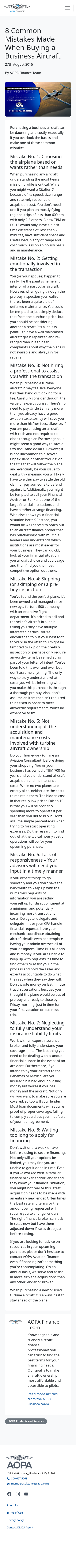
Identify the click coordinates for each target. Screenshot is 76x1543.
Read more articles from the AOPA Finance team (43, 1399)
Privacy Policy (15, 1520)
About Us (12, 1505)
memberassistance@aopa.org (30, 1483)
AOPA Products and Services (26, 1421)
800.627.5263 (19, 1478)
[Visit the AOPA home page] (19, 1461)
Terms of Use (15, 1512)
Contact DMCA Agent (20, 1527)
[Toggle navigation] (67, 8)
